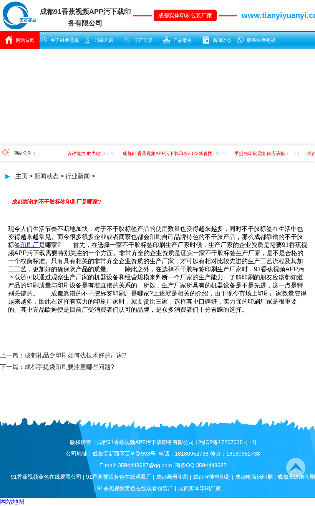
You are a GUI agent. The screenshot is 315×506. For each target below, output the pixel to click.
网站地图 (12, 501)
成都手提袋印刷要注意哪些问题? (69, 367)
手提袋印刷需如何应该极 (257, 153)
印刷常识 (103, 40)
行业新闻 (77, 176)
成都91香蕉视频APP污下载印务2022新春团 (166, 153)
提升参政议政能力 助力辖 (73, 153)
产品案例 (182, 40)
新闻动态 (222, 40)
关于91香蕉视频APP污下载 (62, 43)
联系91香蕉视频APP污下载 (258, 43)
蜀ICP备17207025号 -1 (227, 442)
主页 (21, 176)
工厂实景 (143, 40)
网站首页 (25, 40)
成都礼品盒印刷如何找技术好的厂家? (75, 355)
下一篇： (12, 367)
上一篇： (12, 355)
